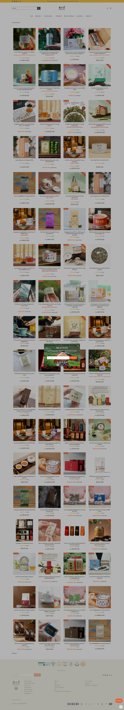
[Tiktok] (66, 362)
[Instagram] (64, 362)
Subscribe (73, 357)
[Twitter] (58, 362)
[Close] (78, 345)
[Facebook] (60, 362)
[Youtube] (62, 362)
